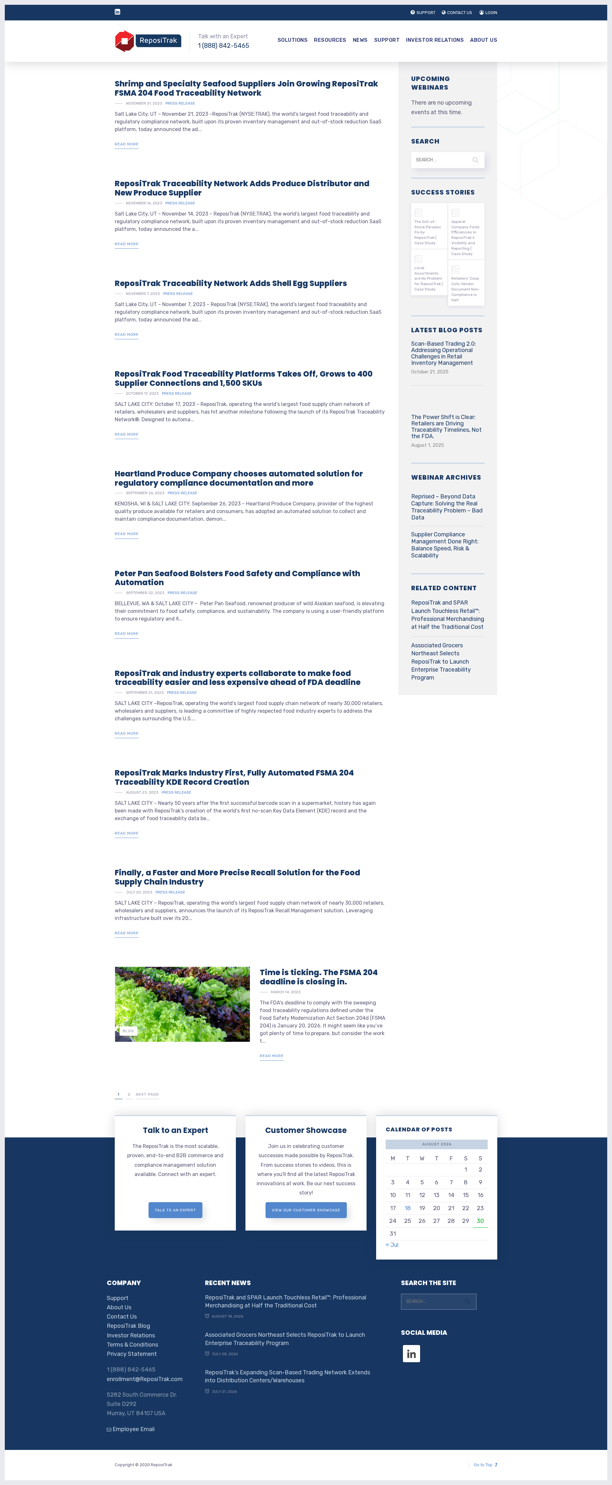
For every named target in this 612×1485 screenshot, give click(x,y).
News (360, 40)
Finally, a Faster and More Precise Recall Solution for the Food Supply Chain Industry (237, 877)
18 (407, 1208)
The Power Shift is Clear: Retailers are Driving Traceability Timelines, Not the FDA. (446, 427)
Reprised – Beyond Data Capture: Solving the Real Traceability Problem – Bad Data (447, 507)
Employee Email (133, 1429)
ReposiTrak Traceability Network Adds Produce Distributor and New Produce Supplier (242, 188)
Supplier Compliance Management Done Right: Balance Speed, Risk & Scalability (444, 545)
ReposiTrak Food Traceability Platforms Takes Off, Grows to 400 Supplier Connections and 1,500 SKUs (244, 378)
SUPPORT (426, 12)
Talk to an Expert (175, 1130)
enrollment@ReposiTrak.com (145, 1379)
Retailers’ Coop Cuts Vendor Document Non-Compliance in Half (465, 289)
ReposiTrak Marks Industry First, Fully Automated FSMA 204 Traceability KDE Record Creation (234, 777)
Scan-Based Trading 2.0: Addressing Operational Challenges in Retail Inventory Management (443, 353)
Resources (330, 40)
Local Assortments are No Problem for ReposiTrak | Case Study (428, 278)
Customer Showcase (306, 1130)
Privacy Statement (132, 1353)
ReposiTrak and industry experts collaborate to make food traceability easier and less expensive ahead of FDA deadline (238, 678)
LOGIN (491, 12)
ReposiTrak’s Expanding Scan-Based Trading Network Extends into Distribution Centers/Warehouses (287, 1376)
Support (387, 40)
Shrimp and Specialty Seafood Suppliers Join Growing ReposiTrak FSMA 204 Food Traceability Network (246, 88)
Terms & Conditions (132, 1344)
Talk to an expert (175, 1210)
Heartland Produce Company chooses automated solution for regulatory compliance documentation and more (239, 478)
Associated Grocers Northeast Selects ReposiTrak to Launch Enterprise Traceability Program (441, 661)
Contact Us (122, 1316)
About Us (483, 40)
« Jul (392, 1244)
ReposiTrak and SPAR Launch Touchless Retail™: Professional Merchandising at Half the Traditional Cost (447, 614)
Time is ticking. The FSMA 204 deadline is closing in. (319, 977)
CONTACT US (459, 12)
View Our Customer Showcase (306, 1210)
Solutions (293, 40)
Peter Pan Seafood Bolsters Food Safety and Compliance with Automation (237, 578)
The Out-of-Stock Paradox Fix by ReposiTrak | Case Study (427, 232)
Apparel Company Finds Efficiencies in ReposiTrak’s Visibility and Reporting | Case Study (465, 237)
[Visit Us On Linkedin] (411, 1347)
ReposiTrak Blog (128, 1325)
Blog (128, 1031)
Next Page (147, 1094)
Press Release (180, 103)
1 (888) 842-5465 (223, 45)
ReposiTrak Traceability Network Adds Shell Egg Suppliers (231, 283)
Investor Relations (435, 40)
